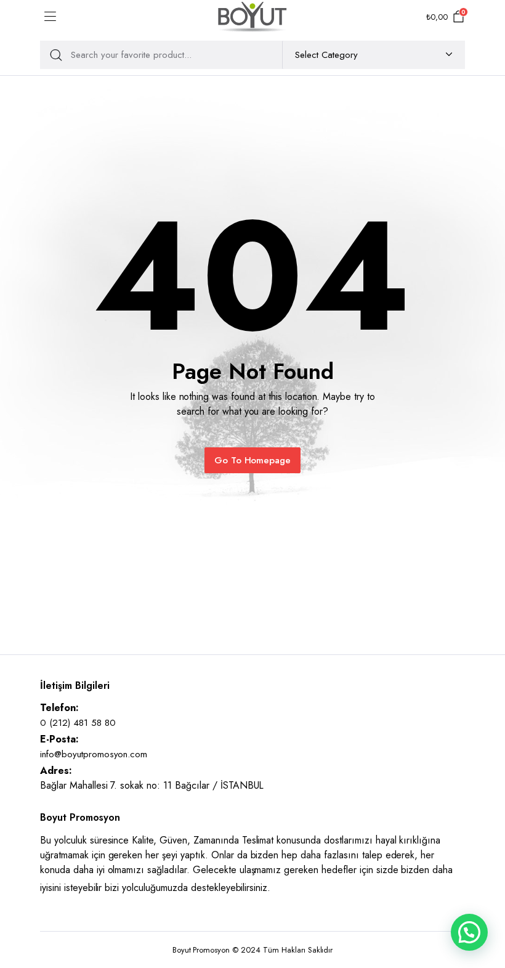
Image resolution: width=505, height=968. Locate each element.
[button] (469, 932)
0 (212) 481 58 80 (78, 723)
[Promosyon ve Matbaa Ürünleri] (252, 17)
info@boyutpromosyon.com (93, 754)
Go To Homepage (252, 460)
